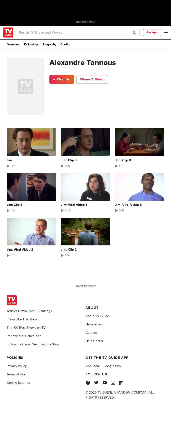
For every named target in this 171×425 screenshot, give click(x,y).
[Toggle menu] (166, 32)
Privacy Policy (17, 366)
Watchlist (64, 79)
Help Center (94, 341)
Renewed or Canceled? (24, 336)
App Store (93, 366)
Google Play (112, 366)
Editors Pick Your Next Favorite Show (33, 344)
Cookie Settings (18, 383)
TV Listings (31, 44)
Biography (49, 44)
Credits (65, 44)
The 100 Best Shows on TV (26, 328)
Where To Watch (92, 79)
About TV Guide (97, 316)
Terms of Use (16, 374)
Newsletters (94, 324)
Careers (91, 333)
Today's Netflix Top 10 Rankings (29, 311)
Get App (151, 32)
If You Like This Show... (23, 319)
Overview (13, 44)
